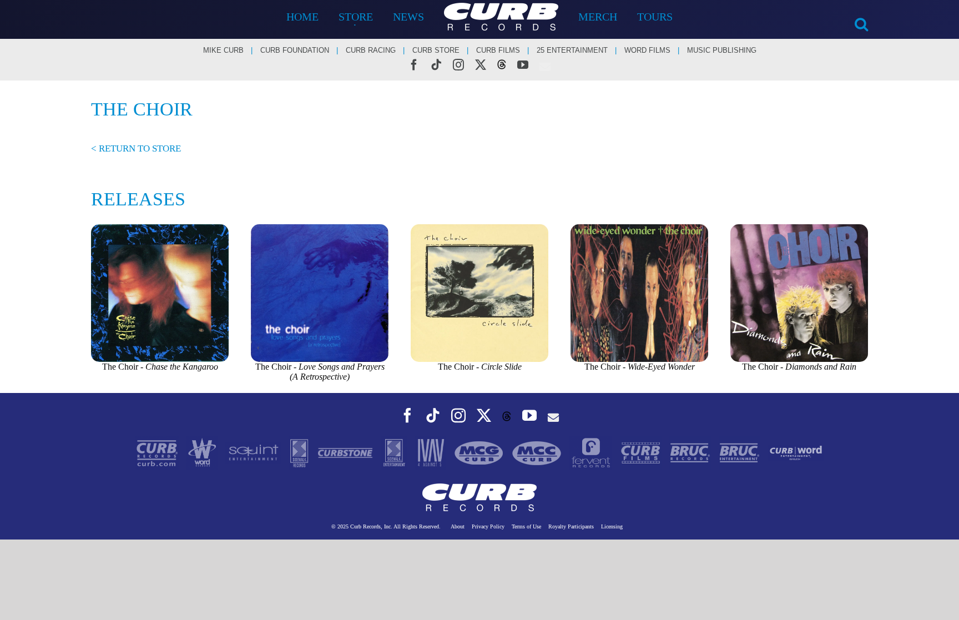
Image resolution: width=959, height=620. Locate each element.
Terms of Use (526, 526)
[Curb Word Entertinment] (795, 452)
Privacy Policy (488, 526)
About (458, 526)
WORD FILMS (647, 50)
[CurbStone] (346, 452)
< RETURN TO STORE (136, 148)
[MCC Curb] (538, 452)
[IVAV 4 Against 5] (431, 452)
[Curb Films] (642, 452)
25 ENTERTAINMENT (572, 50)
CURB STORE (436, 50)
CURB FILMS (498, 50)
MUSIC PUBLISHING (721, 50)
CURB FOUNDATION (294, 50)
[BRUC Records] (691, 452)
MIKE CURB (223, 50)
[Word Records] (203, 452)
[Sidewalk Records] (300, 452)
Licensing (612, 526)
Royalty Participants (571, 526)
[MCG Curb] (480, 452)
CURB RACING (371, 50)
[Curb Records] (158, 452)
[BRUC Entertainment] (740, 452)
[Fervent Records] (592, 452)
